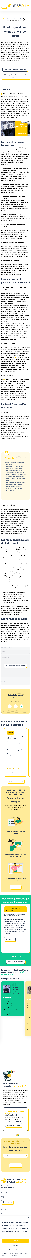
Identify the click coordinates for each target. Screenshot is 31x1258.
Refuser (15, 1245)
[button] (28, 1218)
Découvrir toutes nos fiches (15, 961)
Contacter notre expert (13, 1125)
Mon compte (8, 1202)
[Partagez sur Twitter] (21, 706)
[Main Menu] (4, 5)
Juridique (20, 19)
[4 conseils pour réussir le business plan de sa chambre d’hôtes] (15, 928)
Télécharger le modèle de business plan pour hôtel (15, 76)
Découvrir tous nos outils (15, 781)
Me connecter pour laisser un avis (15, 665)
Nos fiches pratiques (7, 1210)
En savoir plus (15, 887)
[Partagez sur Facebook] (10, 706)
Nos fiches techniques (11, 19)
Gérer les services (15, 1236)
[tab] (13, 956)
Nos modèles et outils (7, 1214)
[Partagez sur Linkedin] (16, 706)
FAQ (2, 1197)
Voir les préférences (15, 1250)
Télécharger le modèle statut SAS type (15, 69)
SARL (16, 357)
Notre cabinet (5, 1193)
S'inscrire (15, 1165)
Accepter (15, 1241)
